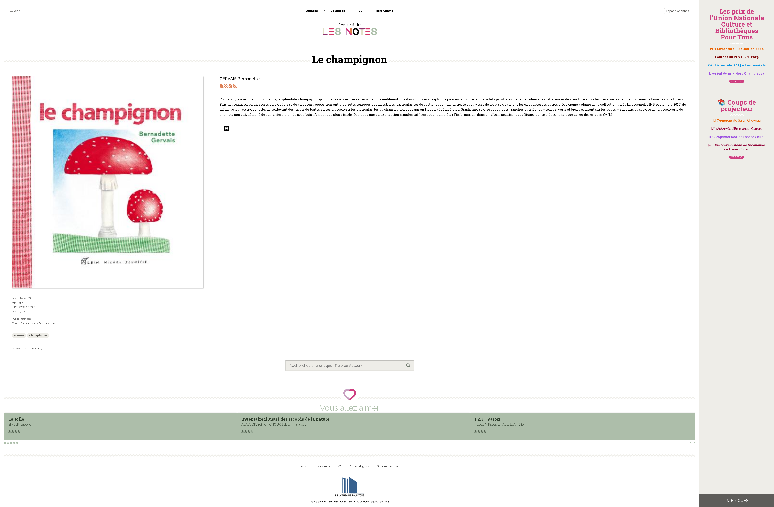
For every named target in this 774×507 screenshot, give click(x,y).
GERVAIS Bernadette (240, 78)
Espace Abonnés (677, 11)
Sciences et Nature (49, 323)
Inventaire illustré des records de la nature (52, 419)
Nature (19, 335)
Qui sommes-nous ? (329, 466)
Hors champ (384, 10)
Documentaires (29, 323)
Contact (304, 466)
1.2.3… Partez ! (255, 419)
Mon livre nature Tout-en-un (504, 419)
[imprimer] (226, 128)
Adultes (312, 10)
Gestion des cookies (388, 466)
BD (360, 10)
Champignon (38, 335)
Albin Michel (19, 298)
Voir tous (736, 81)
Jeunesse (338, 10)
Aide (17, 11)
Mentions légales (359, 466)
